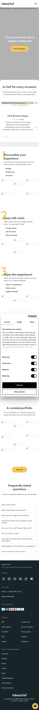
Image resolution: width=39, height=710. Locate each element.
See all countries (8, 688)
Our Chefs (14, 701)
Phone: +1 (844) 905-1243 (11, 592)
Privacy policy (26, 632)
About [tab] (32, 322)
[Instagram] (9, 579)
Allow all (19, 385)
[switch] (34, 363)
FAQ (3, 637)
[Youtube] (32, 579)
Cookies (24, 637)
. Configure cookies (22, 701)
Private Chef (25, 622)
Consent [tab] (7, 322)
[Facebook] (4, 579)
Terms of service (27, 627)
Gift (3, 622)
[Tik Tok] (26, 579)
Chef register (6, 627)
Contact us (25, 641)
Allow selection (19, 392)
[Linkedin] (20, 579)
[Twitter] (15, 579)
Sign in (4, 641)
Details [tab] (19, 322)
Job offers (5, 632)
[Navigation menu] (35, 3)
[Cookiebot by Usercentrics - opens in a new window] (28, 316)
